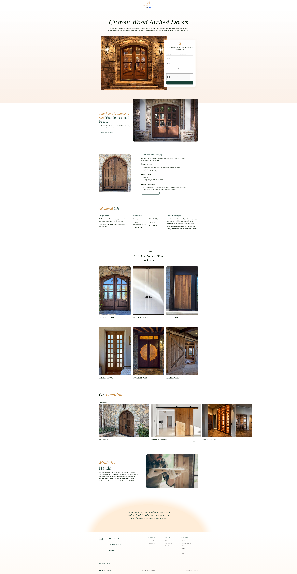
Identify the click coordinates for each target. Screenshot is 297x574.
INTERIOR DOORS (140, 318)
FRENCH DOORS (106, 378)
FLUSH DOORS (172, 318)
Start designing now (107, 133)
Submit (123, 560)
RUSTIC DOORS (173, 378)
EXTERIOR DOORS (107, 318)
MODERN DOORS (140, 378)
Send (180, 82)
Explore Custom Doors (150, 193)
